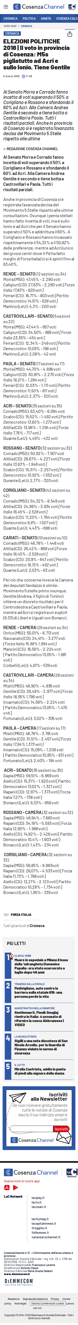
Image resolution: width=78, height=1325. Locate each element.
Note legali (20, 1303)
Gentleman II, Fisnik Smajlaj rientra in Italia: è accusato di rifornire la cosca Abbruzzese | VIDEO (39, 1018)
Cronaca (26, 25)
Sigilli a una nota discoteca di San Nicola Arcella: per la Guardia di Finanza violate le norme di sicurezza (41, 1046)
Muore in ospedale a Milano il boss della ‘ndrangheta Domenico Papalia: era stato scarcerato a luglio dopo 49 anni (41, 966)
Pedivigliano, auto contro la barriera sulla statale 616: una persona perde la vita (38, 992)
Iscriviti (61, 1128)
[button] (70, 34)
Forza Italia (21, 914)
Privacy (55, 1298)
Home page (10, 25)
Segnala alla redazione (35, 1298)
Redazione (14, 1298)
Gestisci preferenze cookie (47, 1303)
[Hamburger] (5, 7)
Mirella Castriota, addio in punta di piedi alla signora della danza (40, 1071)
